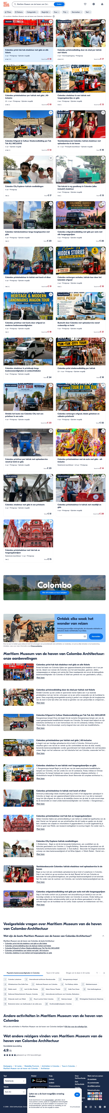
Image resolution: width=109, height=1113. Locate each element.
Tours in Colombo (68, 1066)
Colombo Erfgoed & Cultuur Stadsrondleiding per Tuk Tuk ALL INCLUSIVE (32, 948)
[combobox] (33, 4)
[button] (28, 40)
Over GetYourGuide (79, 1083)
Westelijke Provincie (31, 1066)
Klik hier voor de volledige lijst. (76, 1027)
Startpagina (7, 1066)
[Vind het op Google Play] (39, 1081)
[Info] (54, 16)
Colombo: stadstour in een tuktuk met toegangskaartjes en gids (28, 953)
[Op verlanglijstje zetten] (51, 22)
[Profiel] (102, 4)
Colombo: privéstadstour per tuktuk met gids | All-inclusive (27, 950)
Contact (51, 1079)
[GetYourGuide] (6, 4)
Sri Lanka (18, 1066)
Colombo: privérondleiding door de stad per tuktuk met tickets (28, 946)
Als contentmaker (93, 1083)
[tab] (23, 973)
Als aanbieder (92, 1079)
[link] (28, 40)
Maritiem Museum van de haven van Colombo (20, 1068)
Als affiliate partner (93, 1086)
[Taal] (93, 4)
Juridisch (51, 1083)
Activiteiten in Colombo (50, 1066)
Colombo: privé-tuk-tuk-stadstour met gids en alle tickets (26, 943)
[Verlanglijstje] (85, 4)
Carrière (77, 1087)
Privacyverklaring (36, 646)
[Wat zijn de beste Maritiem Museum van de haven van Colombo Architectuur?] (103, 936)
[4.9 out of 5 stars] (9, 1055)
